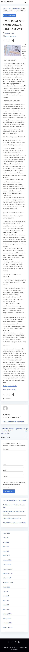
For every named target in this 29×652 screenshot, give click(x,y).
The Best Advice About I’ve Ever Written (14, 523)
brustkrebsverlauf (10, 36)
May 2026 (6, 546)
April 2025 (6, 605)
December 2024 (7, 623)
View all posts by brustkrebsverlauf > (14, 421)
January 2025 (7, 618)
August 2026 (6, 533)
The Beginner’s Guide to (10, 386)
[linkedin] (19, 642)
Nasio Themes (14, 647)
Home (4, 9)
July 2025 (5, 591)
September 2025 (8, 582)
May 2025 (6, 600)
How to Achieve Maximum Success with (14, 500)
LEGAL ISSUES (7, 2)
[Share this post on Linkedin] (12, 40)
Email (5, 470)
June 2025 (6, 596)
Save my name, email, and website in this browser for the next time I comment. (14, 485)
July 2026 (6, 537)
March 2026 (6, 555)
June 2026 (6, 542)
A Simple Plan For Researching (12, 518)
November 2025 (7, 573)
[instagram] (12, 642)
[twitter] (8, 40)
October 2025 (7, 578)
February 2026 (7, 560)
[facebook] (4, 40)
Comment (6, 449)
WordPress (14, 649)
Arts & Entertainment (14, 9)
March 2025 (6, 609)
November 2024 (7, 627)
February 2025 (7, 614)
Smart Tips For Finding (9, 389)
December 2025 (7, 569)
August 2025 (6, 587)
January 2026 (7, 564)
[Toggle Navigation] (25, 2)
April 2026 (6, 551)
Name (5, 464)
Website (5, 476)
